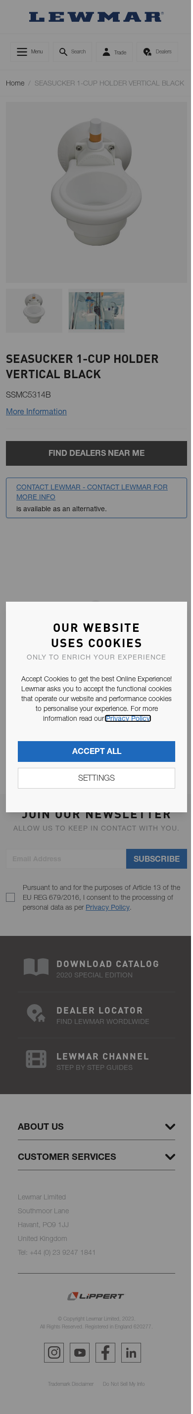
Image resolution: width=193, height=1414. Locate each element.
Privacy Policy (128, 718)
